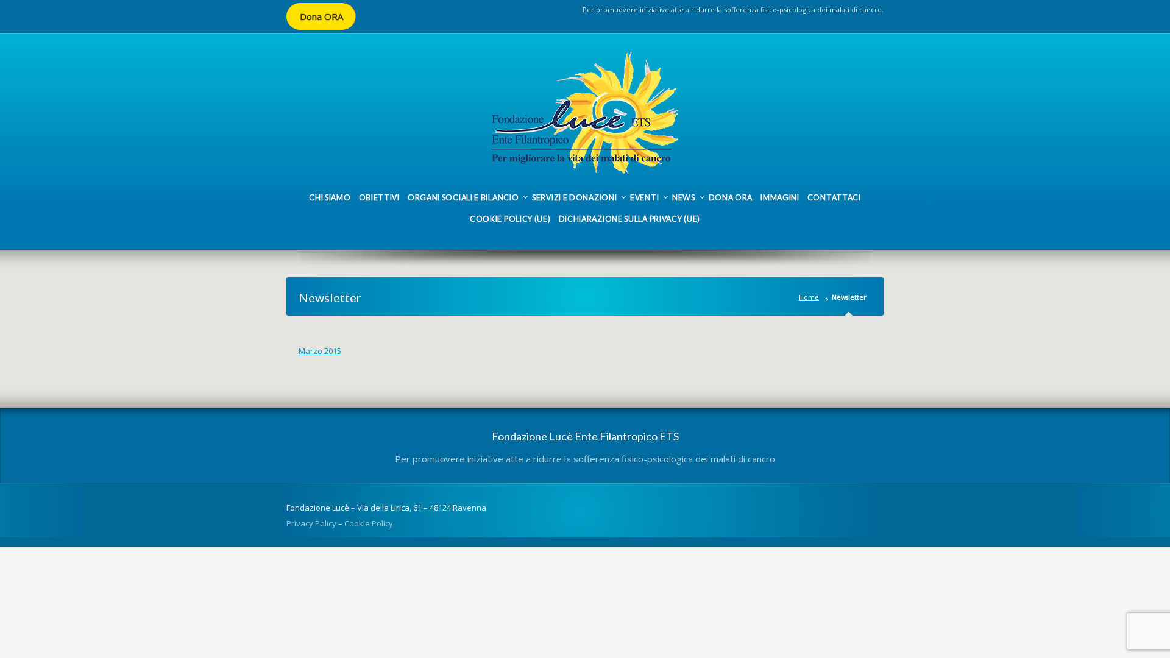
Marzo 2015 (320, 350)
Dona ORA (321, 16)
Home (809, 297)
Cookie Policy (368, 523)
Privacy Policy (311, 523)
